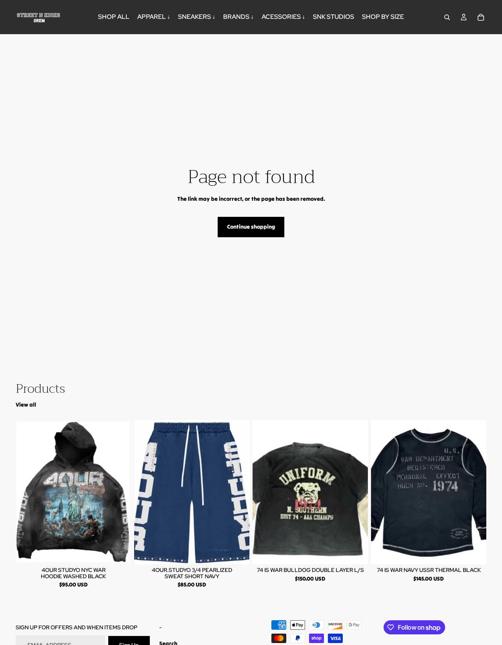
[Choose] (119, 552)
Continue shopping (251, 226)
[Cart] (480, 17)
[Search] (447, 17)
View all (26, 404)
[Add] (356, 552)
